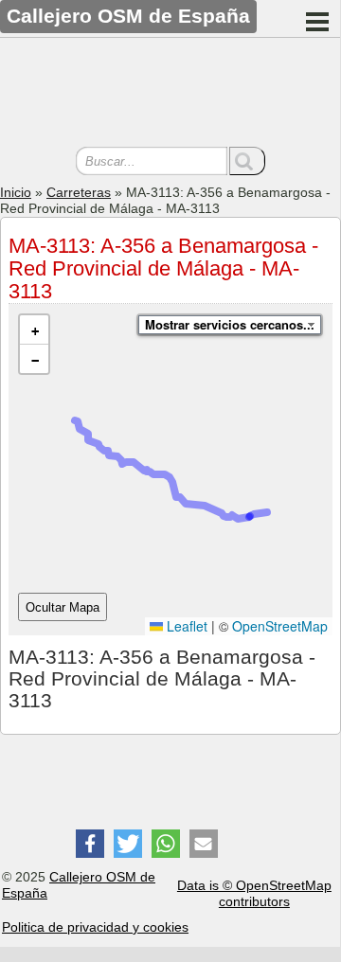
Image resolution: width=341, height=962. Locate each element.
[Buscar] (247, 161)
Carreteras (78, 192)
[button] (34, 330)
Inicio (15, 192)
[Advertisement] (170, 94)
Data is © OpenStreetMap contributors (254, 893)
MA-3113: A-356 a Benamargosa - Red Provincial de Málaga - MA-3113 (163, 268)
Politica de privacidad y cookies (95, 927)
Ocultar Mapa (62, 607)
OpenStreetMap (280, 625)
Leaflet (185, 625)
